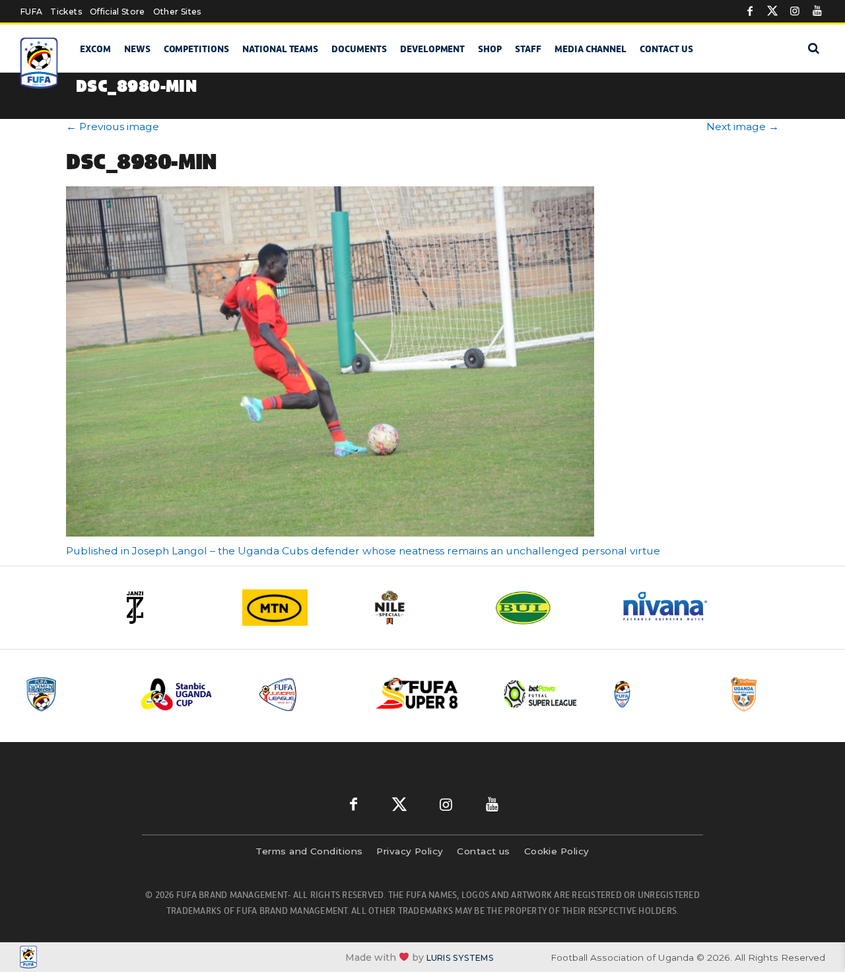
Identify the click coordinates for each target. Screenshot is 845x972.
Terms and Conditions (308, 851)
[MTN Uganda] (297, 607)
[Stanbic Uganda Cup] (189, 694)
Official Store (117, 12)
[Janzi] (171, 607)
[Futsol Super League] (542, 694)
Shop (490, 49)
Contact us (666, 49)
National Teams (280, 49)
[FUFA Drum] (659, 694)
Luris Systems (460, 958)
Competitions (196, 49)
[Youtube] (817, 11)
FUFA (31, 12)
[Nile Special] (422, 607)
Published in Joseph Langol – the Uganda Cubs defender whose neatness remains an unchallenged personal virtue (363, 550)
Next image (742, 126)
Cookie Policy (557, 851)
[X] (772, 11)
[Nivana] (673, 607)
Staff (528, 49)
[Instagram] (795, 11)
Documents (359, 49)
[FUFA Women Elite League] (72, 694)
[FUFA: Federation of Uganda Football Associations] (39, 63)
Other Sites (177, 12)
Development (432, 49)
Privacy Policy (409, 851)
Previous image (112, 126)
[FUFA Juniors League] (307, 694)
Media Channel (590, 49)
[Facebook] (750, 11)
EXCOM (95, 49)
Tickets (65, 12)
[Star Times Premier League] (777, 694)
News (137, 49)
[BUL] (548, 607)
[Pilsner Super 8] (424, 694)
